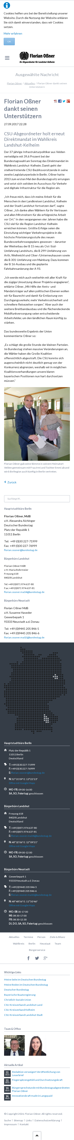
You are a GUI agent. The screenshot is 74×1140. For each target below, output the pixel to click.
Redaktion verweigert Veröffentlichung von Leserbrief (36, 1073)
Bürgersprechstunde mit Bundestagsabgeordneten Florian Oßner (41, 1089)
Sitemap (18, 1120)
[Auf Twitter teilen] (64, 101)
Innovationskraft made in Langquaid (32, 1095)
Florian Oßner (14, 83)
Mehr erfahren (13, 33)
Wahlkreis (18, 943)
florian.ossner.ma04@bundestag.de (24, 592)
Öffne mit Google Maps (22, 783)
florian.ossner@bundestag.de (20, 550)
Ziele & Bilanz (57, 937)
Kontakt (24, 1124)
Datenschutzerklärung (47, 1120)
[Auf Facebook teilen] (59, 101)
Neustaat (45, 943)
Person (41, 937)
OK (9, 41)
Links (29, 1120)
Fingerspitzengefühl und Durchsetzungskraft (37, 1079)
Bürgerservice (37, 949)
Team (58, 943)
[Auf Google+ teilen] (68, 101)
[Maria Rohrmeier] (36, 1045)
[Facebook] (28, 958)
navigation (7, 58)
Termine (28, 937)
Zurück (11, 482)
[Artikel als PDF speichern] (55, 101)
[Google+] (46, 958)
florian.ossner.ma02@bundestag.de (24, 637)
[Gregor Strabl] (14, 1045)
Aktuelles (29, 83)
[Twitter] (37, 958)
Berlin (32, 943)
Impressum (10, 1124)
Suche (7, 1120)
